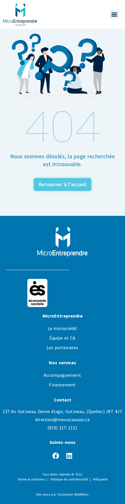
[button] (114, 14)
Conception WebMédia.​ (73, 494)
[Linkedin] (69, 455)
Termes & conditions (31, 479)
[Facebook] (55, 455)
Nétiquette (100, 479)
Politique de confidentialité (69, 479)
